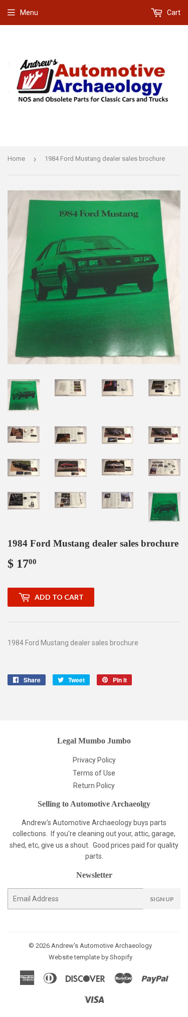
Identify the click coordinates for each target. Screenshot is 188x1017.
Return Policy (94, 786)
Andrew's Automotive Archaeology (101, 945)
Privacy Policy (94, 760)
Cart (172, 13)
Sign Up (162, 899)
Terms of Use (94, 773)
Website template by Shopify (90, 957)
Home (16, 158)
